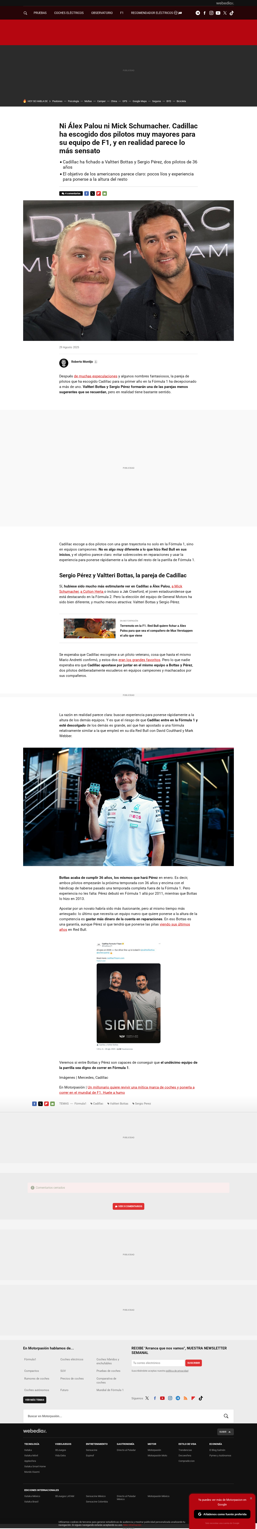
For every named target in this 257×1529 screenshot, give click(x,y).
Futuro (64, 1390)
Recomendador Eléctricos (152, 13)
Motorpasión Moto (157, 1455)
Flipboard (98, 193)
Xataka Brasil (31, 1501)
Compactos (31, 1371)
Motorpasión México (158, 1496)
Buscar (226, 1416)
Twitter (225, 13)
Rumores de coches (36, 1378)
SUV (63, 1371)
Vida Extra (60, 1455)
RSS (185, 1398)
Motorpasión (154, 1450)
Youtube (218, 13)
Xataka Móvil (31, 1455)
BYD (169, 101)
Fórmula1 (80, 1103)
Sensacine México (96, 1496)
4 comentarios (73, 193)
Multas (88, 101)
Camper (101, 101)
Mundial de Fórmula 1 (110, 1390)
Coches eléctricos (71, 1359)
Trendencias (185, 1450)
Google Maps (140, 101)
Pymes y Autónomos (220, 1455)
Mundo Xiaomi (32, 1471)
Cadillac (98, 1103)
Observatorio (102, 13)
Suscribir (193, 1362)
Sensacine (91, 1450)
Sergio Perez (143, 1103)
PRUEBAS (40, 13)
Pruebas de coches (108, 1371)
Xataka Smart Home (35, 1466)
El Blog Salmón (217, 1450)
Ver (130, 1206)
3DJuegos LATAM (64, 1496)
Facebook (204, 13)
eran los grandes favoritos (139, 660)
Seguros (156, 101)
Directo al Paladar (126, 1450)
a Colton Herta (92, 591)
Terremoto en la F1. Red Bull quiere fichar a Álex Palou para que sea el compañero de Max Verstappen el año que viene (156, 630)
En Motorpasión (129, 621)
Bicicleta (181, 101)
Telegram (197, 13)
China (114, 101)
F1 (122, 13)
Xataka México (32, 1496)
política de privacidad (177, 1370)
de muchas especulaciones (95, 376)
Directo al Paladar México (126, 1498)
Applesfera (30, 1461)
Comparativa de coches (106, 1380)
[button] (84, 361)
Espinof (90, 1455)
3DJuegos (60, 1450)
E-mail (104, 193)
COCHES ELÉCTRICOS (69, 13)
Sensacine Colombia (97, 1501)
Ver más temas (34, 1399)
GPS (124, 101)
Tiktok (231, 13)
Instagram (211, 13)
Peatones (57, 101)
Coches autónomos (36, 1390)
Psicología (73, 101)
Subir (222, 1431)
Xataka (28, 1450)
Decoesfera (185, 1455)
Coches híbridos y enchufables (108, 1361)
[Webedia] (225, 3)
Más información (132, 1525)
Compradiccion (187, 1461)
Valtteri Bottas (119, 1103)
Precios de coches (72, 1378)
